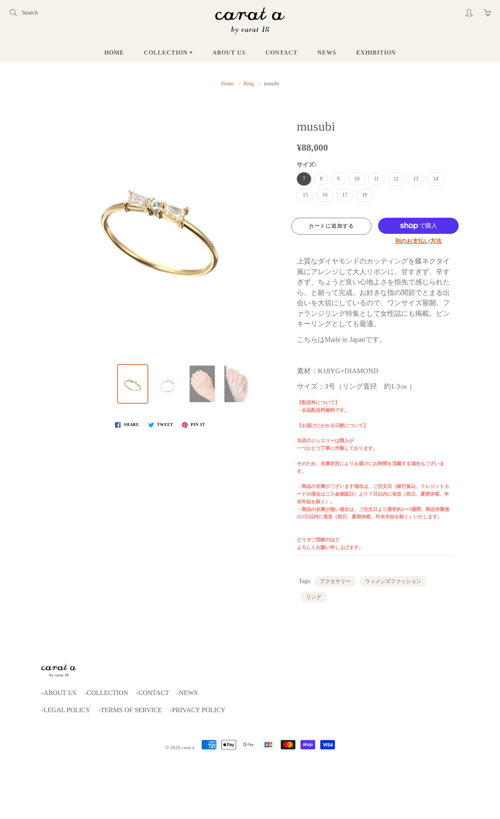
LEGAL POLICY (67, 710)
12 (396, 179)
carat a (188, 747)
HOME (114, 52)
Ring (249, 83)
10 (356, 179)
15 (305, 195)
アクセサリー (335, 581)
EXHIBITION (376, 52)
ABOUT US (229, 52)
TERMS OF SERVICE (131, 710)
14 (435, 179)
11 (376, 179)
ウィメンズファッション (393, 581)
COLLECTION (167, 52)
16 (325, 195)
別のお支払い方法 (418, 241)
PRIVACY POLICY (198, 710)
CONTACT (281, 52)
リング (313, 597)
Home (227, 83)
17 (344, 195)
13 (415, 179)
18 (364, 195)
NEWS (326, 52)
